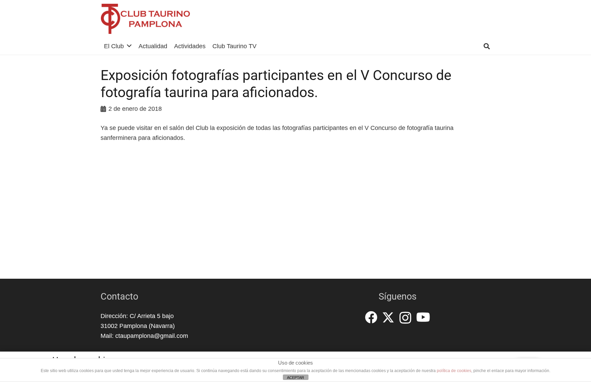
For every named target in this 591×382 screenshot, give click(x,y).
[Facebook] (371, 317)
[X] (388, 317)
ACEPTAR (295, 378)
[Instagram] (405, 318)
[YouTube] (423, 317)
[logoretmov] (146, 18)
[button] (129, 46)
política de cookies (454, 370)
